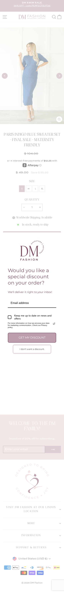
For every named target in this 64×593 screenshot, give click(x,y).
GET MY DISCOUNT (32, 337)
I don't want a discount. (32, 349)
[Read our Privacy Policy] (54, 324)
